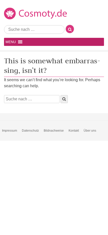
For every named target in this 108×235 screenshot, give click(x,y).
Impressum (9, 130)
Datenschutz (30, 130)
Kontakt (74, 130)
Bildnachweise (54, 130)
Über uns (90, 130)
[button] (11, 42)
